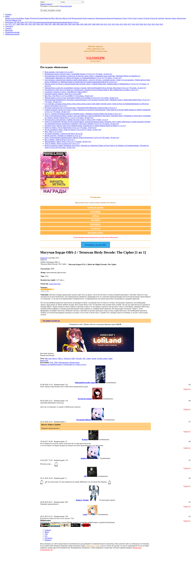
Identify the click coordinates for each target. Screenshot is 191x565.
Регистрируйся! (66, 6)
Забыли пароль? (46, 4)
